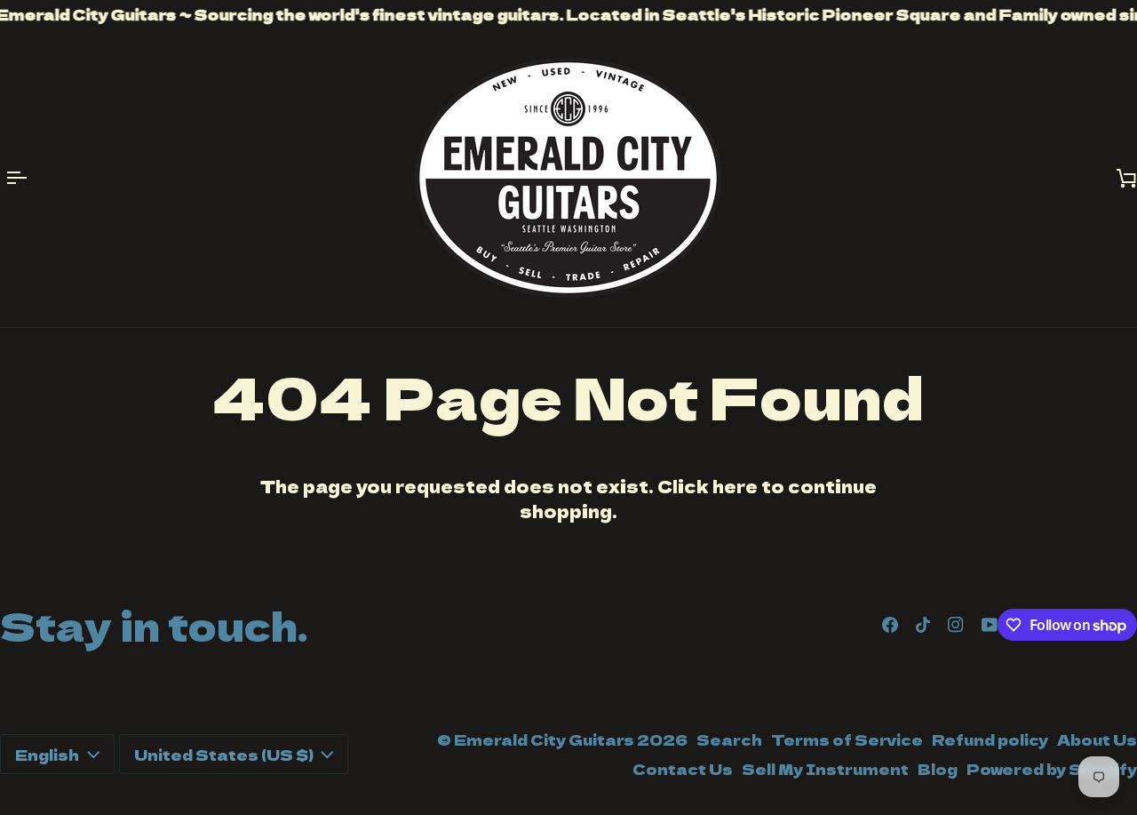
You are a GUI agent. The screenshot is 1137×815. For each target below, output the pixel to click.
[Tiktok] (923, 625)
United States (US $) (224, 754)
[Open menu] (26, 177)
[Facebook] (890, 625)
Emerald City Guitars (544, 739)
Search (729, 739)
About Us (1097, 739)
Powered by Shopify (1051, 768)
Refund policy (990, 739)
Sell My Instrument (825, 768)
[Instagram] (956, 625)
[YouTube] (990, 625)
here (735, 486)
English (47, 754)
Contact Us (682, 768)
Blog (938, 768)
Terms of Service (847, 739)
